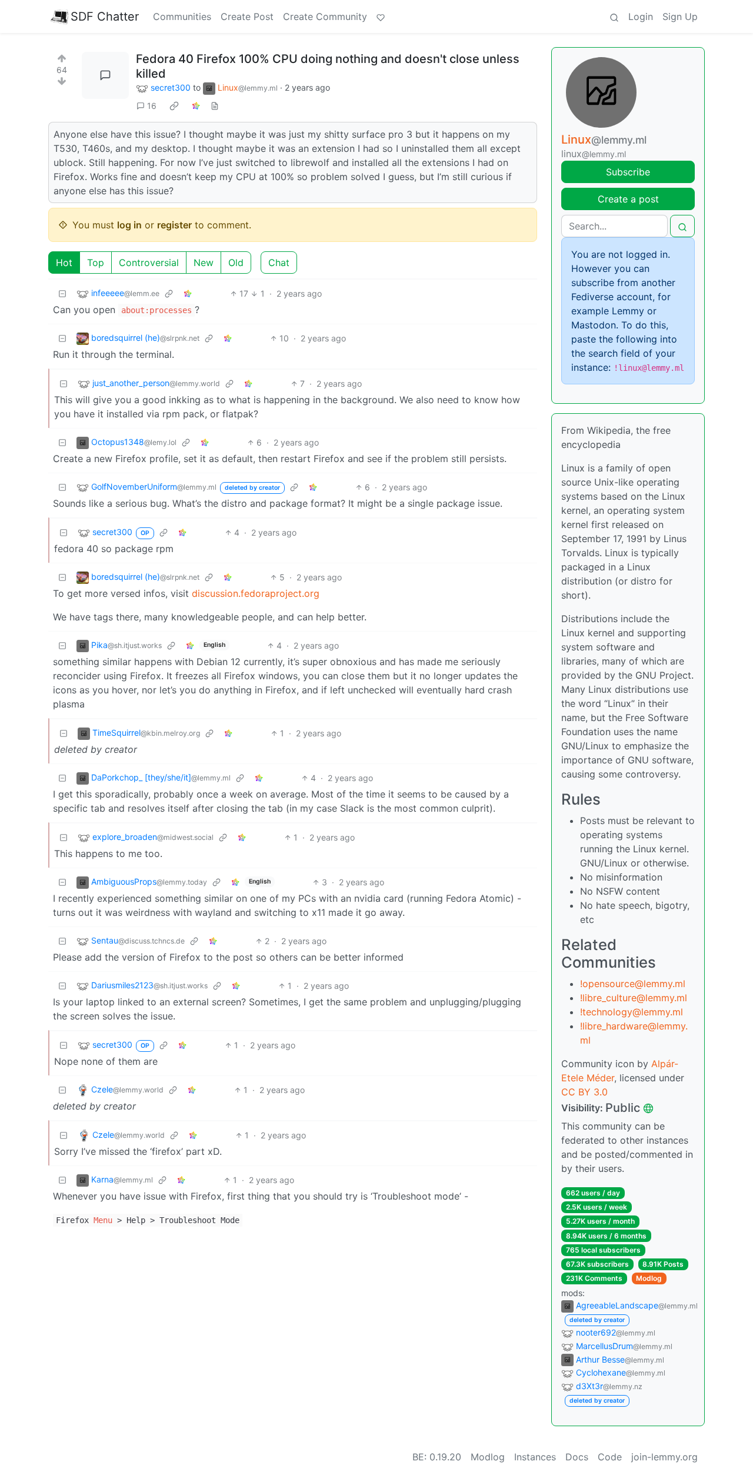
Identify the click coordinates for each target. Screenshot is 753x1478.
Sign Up (680, 16)
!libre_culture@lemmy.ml (633, 998)
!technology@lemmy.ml (631, 1012)
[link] (174, 106)
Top (95, 262)
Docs (576, 1457)
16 (151, 106)
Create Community (325, 16)
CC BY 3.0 (584, 1092)
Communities (182, 16)
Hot (64, 262)
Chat (278, 262)
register (174, 225)
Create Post (247, 16)
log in (129, 225)
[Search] (614, 16)
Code (610, 1457)
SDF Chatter (105, 16)
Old (236, 262)
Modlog (649, 1278)
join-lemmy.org (664, 1457)
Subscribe (628, 172)
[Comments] (105, 75)
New (204, 262)
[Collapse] (62, 293)
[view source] (214, 105)
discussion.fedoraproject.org (255, 593)
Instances (535, 1457)
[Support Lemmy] (380, 16)
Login (640, 16)
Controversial (149, 262)
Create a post (628, 199)
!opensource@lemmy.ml (632, 983)
